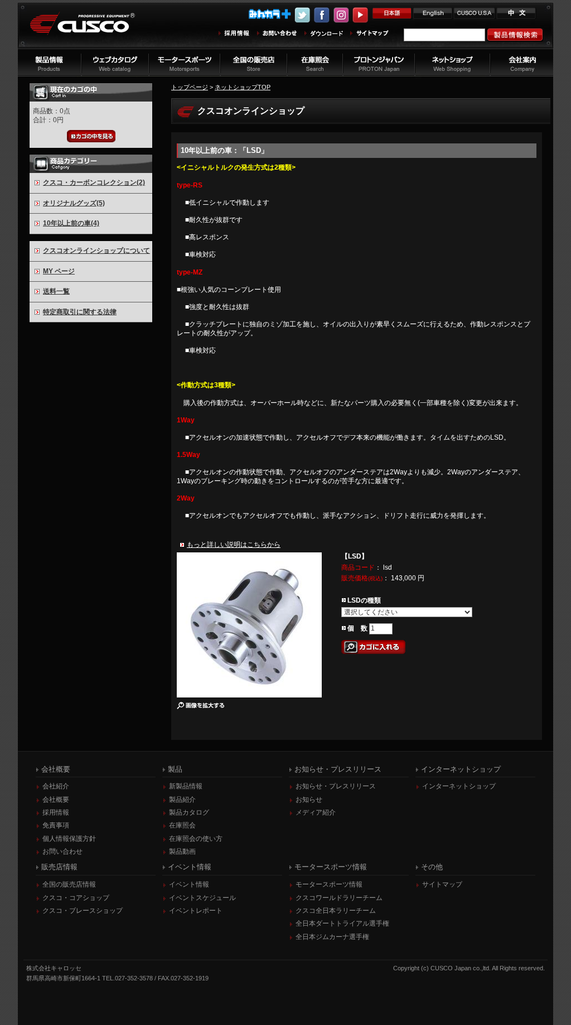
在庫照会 (182, 825)
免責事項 (55, 825)
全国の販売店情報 (69, 884)
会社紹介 (55, 786)
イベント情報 (189, 884)
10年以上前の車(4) (71, 223)
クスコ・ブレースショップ (82, 911)
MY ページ (59, 271)
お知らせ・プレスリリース (336, 786)
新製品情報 (185, 786)
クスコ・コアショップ (75, 898)
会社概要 (55, 799)
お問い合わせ (62, 851)
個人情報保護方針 (69, 839)
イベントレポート (195, 911)
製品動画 (182, 851)
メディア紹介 (316, 812)
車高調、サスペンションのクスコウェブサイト (91, 30)
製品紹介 (182, 799)
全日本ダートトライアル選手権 (342, 923)
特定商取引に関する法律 (80, 312)
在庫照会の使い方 (195, 839)
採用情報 (55, 812)
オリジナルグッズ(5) (74, 203)
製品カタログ (189, 812)
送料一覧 (56, 291)
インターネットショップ (459, 786)
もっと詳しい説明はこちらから (233, 544)
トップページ (189, 87)
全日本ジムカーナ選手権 (332, 937)
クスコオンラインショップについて (96, 250)
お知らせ (309, 799)
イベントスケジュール (202, 898)
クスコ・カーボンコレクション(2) (94, 182)
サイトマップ (442, 884)
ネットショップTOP (242, 87)
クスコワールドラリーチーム (339, 898)
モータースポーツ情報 (329, 884)
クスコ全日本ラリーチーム (336, 911)
